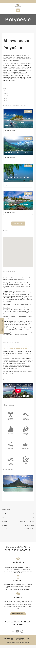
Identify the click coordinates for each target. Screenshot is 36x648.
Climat (6, 93)
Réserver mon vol (2, 326)
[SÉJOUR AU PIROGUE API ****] (18, 173)
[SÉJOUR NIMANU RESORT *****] (18, 200)
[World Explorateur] (18, 6)
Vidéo (5, 98)
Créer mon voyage (18, 614)
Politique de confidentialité (18, 640)
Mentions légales (20, 638)
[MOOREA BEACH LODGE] (18, 145)
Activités (6, 96)
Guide (6, 91)
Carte (4, 88)
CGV (28, 638)
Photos (6, 101)
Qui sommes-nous (8, 638)
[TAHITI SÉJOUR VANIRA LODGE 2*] (18, 118)
